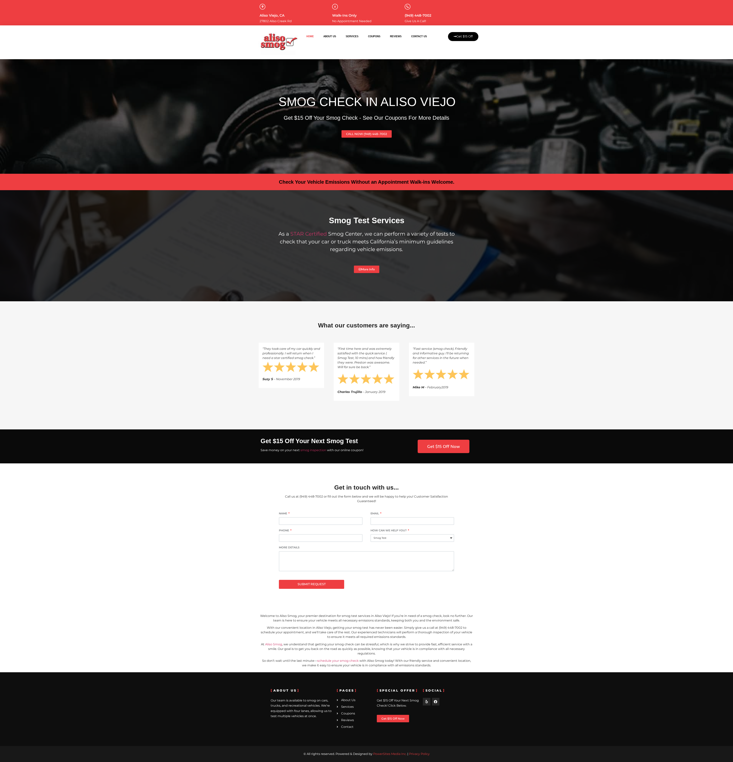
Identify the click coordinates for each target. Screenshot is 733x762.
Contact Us (419, 36)
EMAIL (375, 513)
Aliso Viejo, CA (272, 15)
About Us (329, 36)
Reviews (396, 36)
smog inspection (313, 450)
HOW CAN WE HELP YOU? (389, 530)
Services (352, 36)
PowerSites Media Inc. (390, 754)
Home (310, 36)
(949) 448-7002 (418, 15)
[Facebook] (436, 701)
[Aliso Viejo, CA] (262, 7)
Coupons (374, 36)
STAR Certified (309, 234)
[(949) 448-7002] (407, 7)
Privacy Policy (419, 754)
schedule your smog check (338, 661)
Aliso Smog (273, 644)
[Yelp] (426, 701)
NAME (283, 513)
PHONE (284, 530)
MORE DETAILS (289, 547)
